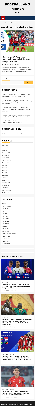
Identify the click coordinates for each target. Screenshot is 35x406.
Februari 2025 (5, 177)
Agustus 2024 (5, 192)
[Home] (3, 18)
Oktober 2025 (5, 157)
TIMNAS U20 (5, 238)
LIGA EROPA (5, 211)
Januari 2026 (5, 150)
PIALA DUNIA (5, 228)
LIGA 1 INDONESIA (6, 206)
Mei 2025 (4, 170)
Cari (4, 79)
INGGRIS (4, 203)
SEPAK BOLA (5, 54)
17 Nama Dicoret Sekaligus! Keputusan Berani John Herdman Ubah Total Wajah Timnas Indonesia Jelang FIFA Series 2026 (17, 109)
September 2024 (6, 190)
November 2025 (6, 155)
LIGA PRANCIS (5, 221)
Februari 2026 (5, 147)
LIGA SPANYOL (6, 223)
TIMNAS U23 (5, 241)
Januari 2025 (5, 180)
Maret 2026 (5, 145)
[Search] (33, 18)
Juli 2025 (4, 165)
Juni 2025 (4, 167)
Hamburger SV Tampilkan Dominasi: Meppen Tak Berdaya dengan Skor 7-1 (16, 59)
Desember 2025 (6, 152)
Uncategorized (6, 243)
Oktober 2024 (5, 187)
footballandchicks (15, 64)
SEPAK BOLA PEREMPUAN (9, 233)
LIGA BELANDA (6, 208)
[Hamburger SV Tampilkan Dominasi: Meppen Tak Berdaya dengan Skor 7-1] (17, 41)
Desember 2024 (6, 182)
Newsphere (22, 404)
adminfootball (14, 362)
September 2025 (6, 160)
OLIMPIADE (5, 226)
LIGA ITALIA (5, 216)
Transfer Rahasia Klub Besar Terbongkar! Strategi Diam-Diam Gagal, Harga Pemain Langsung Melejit (16, 286)
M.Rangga (13, 290)
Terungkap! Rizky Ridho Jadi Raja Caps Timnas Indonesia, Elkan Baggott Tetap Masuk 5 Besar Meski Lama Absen (15, 393)
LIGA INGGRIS (5, 213)
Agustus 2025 (5, 162)
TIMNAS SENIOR (6, 236)
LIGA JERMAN (5, 218)
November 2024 (6, 185)
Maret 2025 (5, 175)
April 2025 (4, 172)
